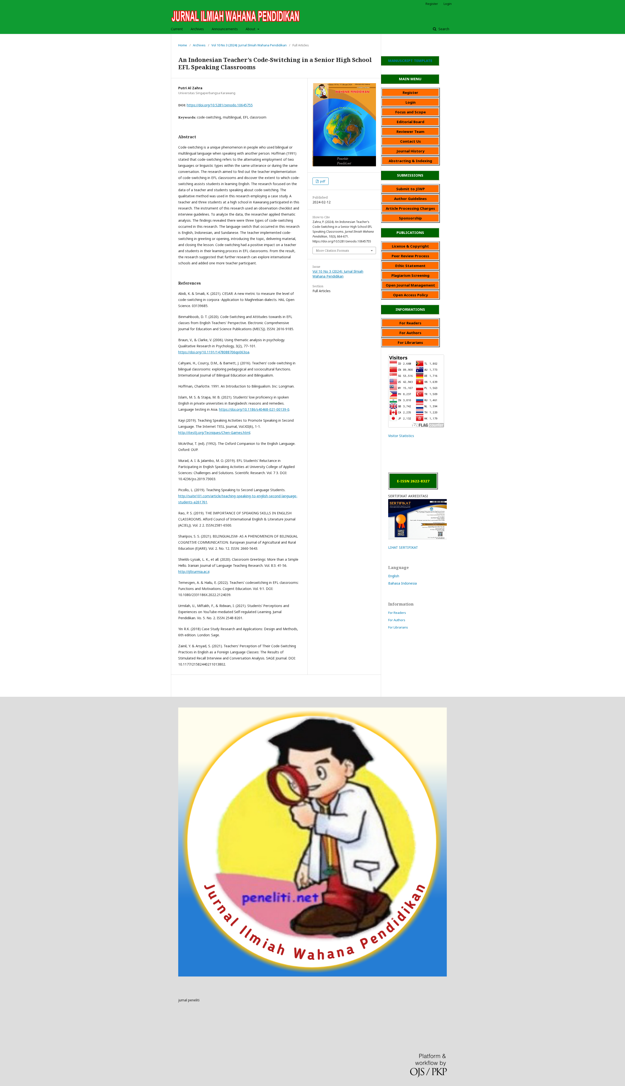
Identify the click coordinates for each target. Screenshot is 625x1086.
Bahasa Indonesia (402, 583)
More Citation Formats (332, 250)
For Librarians (398, 627)
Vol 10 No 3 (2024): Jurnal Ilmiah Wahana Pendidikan (249, 45)
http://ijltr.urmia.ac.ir (193, 571)
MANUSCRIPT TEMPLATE (410, 60)
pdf (322, 181)
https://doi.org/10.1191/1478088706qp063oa (213, 352)
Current (177, 29)
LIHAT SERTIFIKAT (403, 547)
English (393, 576)
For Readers (397, 612)
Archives (197, 29)
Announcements (225, 29)
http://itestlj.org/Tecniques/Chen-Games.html (214, 432)
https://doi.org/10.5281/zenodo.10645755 (220, 105)
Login (448, 3)
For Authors (396, 620)
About (251, 29)
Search (443, 29)
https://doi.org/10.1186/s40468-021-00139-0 (254, 409)
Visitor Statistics (401, 435)
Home (182, 45)
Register (432, 3)
